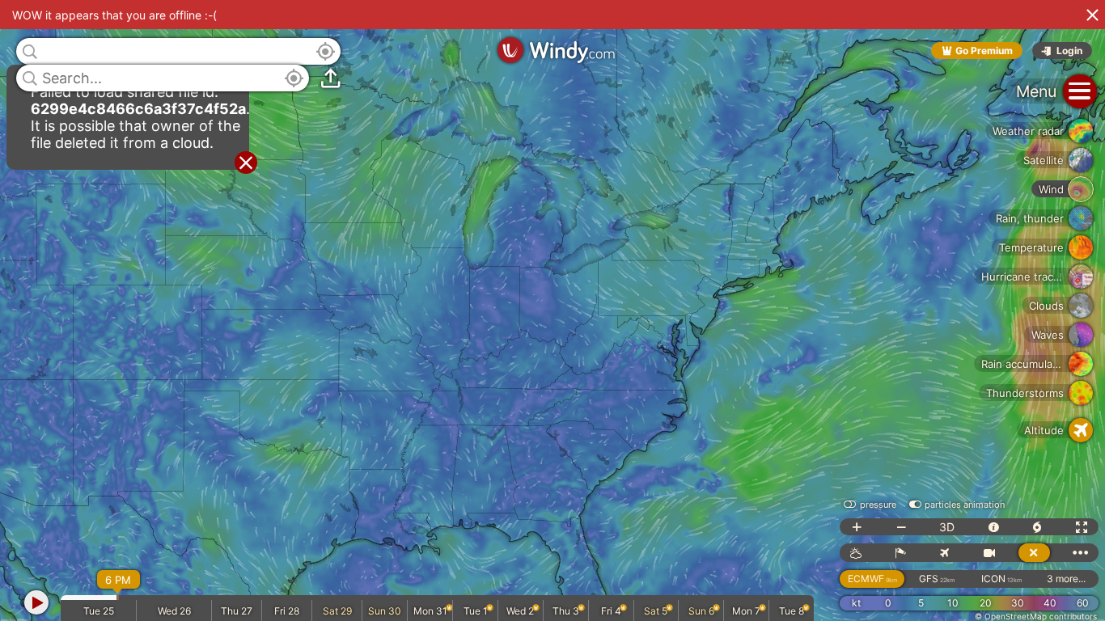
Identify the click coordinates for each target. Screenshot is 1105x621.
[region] (552, 310)
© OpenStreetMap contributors (1036, 616)
